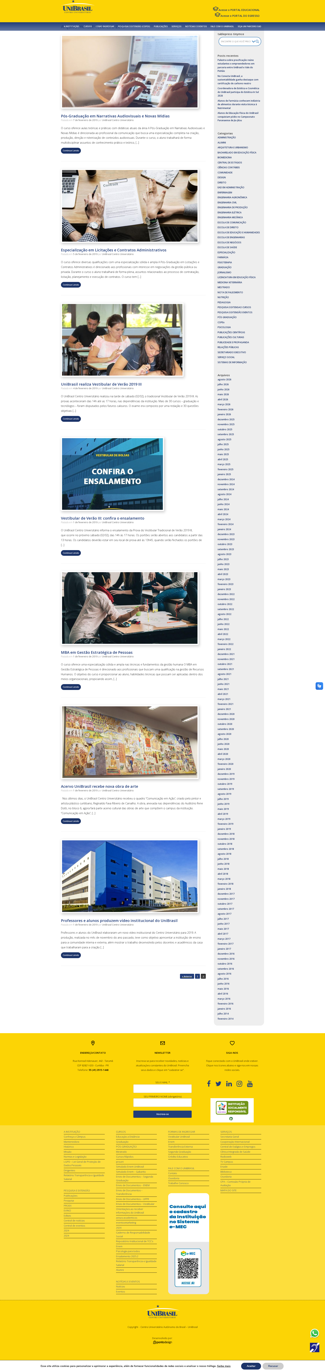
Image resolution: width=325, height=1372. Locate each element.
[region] (232, 1110)
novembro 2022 (226, 599)
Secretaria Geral (229, 1136)
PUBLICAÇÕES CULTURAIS (231, 337)
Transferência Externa (180, 1146)
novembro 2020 (226, 719)
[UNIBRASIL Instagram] (242, 1083)
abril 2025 (223, 459)
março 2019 (224, 819)
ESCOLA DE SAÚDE (227, 247)
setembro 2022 (226, 609)
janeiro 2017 (224, 948)
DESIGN (222, 177)
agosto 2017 (224, 913)
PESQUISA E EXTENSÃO (77, 1190)
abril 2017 (223, 933)
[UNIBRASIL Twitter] (220, 1083)
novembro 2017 (226, 898)
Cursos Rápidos (124, 1156)
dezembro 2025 (226, 419)
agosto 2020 (224, 734)
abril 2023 (223, 574)
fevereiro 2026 (225, 409)
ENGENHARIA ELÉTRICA (229, 212)
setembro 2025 (226, 434)
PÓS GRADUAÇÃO (227, 317)
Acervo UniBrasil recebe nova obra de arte (99, 786)
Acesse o (239, 10)
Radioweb (226, 1156)
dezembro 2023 (226, 534)
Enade (224, 1166)
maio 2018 (223, 869)
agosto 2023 (224, 554)
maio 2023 (223, 569)
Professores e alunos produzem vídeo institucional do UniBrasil (119, 920)
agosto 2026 (224, 379)
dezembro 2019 (226, 774)
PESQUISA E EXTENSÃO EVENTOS (235, 312)
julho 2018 (223, 859)
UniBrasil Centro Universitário (118, 120)
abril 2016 (223, 993)
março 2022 (224, 639)
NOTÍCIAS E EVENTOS (196, 26)
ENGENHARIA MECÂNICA (230, 217)
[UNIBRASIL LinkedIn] (231, 1083)
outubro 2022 (225, 604)
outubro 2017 (225, 903)
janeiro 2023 (224, 589)
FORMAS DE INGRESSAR (181, 1131)
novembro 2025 (226, 424)
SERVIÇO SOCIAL (226, 357)
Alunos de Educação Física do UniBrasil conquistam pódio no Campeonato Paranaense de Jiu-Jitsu (238, 116)
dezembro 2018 (226, 833)
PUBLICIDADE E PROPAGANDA (233, 342)
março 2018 (224, 878)
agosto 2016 (224, 973)
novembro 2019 (226, 779)
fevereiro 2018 (225, 883)
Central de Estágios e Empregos (237, 1146)
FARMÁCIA (223, 257)
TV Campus (226, 1161)
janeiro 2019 (224, 829)
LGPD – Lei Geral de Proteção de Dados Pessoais (82, 1163)
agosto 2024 (224, 494)
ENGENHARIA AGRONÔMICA (232, 197)
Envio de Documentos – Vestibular (135, 1204)
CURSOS (88, 26)
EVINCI (67, 1210)
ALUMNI (222, 142)
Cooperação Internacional (235, 1141)
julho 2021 (223, 679)
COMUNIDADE (225, 172)
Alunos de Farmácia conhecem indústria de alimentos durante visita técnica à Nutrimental (239, 104)
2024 (66, 1230)
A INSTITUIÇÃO (72, 1131)
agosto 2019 (224, 793)
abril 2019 (223, 813)
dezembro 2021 (226, 654)
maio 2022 (223, 629)
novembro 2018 (226, 839)
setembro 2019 (226, 789)
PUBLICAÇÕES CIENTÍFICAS (231, 332)
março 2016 (224, 998)
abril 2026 (223, 399)
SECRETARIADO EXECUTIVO (232, 352)
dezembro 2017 (226, 893)
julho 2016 (223, 978)
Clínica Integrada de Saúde (235, 1151)
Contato (172, 1173)
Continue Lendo (71, 150)
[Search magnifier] (257, 41)
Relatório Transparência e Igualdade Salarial (84, 1177)
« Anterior (187, 976)
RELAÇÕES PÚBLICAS (228, 347)
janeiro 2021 (224, 709)
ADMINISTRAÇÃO (227, 137)
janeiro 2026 (224, 414)
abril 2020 (223, 754)
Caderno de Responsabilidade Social (133, 1234)
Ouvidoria (173, 1178)
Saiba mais (224, 1366)
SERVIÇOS (176, 26)
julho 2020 (223, 739)
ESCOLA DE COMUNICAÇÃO (232, 222)
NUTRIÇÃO (223, 297)
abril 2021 (223, 694)
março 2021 (224, 699)
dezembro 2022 (226, 594)
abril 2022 (223, 634)
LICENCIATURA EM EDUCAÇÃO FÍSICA (237, 277)
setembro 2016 (226, 968)
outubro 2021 (225, 664)
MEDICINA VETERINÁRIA (230, 282)
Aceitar (251, 1366)
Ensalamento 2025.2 (127, 1256)
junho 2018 (223, 863)
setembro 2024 (226, 489)
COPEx (221, 322)
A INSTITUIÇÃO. (72, 26)
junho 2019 (223, 803)
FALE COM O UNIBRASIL (222, 26)
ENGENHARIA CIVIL (227, 202)
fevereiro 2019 (225, 823)
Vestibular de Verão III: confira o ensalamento (102, 518)
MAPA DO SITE (228, 1190)
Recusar (273, 1366)
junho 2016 (223, 983)
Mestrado (121, 1151)
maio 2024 (223, 509)
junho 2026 (223, 389)
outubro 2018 (225, 843)
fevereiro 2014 (225, 1018)
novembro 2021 (226, 659)
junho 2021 (223, 684)
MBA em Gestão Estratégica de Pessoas (97, 652)
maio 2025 (223, 454)
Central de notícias (74, 1220)
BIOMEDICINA (225, 157)
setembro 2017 (226, 908)
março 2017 (224, 938)
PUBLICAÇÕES (161, 26)
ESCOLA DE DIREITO (228, 227)
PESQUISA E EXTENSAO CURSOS (234, 307)
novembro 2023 (226, 539)
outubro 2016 (225, 963)
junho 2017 (223, 923)
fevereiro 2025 (225, 469)
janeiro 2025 (224, 474)
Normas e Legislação (75, 1156)
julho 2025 (223, 444)
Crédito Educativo (178, 1156)
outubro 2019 (225, 784)
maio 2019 (223, 809)
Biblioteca (226, 1171)
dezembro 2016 (226, 953)
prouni (120, 1161)
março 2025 (224, 464)
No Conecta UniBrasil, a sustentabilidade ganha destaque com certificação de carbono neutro (238, 79)
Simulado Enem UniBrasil (130, 1166)
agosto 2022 (224, 614)
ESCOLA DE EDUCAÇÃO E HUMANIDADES (239, 232)
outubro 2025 (225, 429)
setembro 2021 (226, 669)
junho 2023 (223, 564)
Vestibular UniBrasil (179, 1136)
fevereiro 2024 (225, 524)
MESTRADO (224, 287)
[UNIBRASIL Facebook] (211, 1083)
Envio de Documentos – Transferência (129, 1192)
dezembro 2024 (226, 479)
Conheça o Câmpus (74, 1136)
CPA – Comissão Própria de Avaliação (235, 1183)
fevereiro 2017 (225, 943)
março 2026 (224, 404)
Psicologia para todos (128, 1251)
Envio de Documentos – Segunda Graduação (134, 1178)
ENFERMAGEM (225, 192)
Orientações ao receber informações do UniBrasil (130, 1210)
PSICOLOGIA (224, 327)
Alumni (120, 1270)
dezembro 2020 (226, 714)
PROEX (67, 1205)
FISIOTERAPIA (225, 262)
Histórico (69, 1146)
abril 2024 (223, 514)
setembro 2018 (226, 849)
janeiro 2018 (224, 888)
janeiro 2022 (224, 649)
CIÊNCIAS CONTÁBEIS (229, 167)
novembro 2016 (226, 958)
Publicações (70, 1195)
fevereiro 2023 (225, 584)
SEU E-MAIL (162, 1082)
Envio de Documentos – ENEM (133, 1185)
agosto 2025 (224, 439)
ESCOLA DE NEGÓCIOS (229, 242)
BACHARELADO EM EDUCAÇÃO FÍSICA (237, 152)
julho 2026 (223, 384)
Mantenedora (71, 1141)
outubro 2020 (225, 724)
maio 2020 (223, 749)
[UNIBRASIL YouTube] (252, 1083)
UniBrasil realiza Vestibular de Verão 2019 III (101, 384)
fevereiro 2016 (225, 1003)
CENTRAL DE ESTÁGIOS (230, 162)
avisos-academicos (126, 1217)
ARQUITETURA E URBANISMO (233, 147)
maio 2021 (223, 689)
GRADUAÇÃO (225, 267)
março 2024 (224, 519)
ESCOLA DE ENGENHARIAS (231, 237)
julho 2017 (223, 918)
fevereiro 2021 (225, 704)
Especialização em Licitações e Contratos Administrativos (113, 250)
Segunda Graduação (179, 1151)
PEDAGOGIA (224, 302)
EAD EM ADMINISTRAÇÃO (231, 187)
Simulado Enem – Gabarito (131, 1171)
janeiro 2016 (224, 1008)
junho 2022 (223, 624)
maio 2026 (223, 394)
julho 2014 (223, 1013)
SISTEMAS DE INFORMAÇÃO (232, 362)
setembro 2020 (226, 729)
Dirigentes (69, 1170)
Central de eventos (74, 1225)
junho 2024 (223, 504)
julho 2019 (223, 799)
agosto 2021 (224, 674)
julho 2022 (223, 619)
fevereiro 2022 (225, 644)
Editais (67, 1215)
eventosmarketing (126, 1222)
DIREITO (222, 182)
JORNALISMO (224, 272)
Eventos (120, 1291)
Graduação (122, 1141)
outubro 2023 (225, 544)
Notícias (120, 1286)
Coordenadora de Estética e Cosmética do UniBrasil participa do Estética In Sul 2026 (238, 92)
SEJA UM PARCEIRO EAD (249, 26)
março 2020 (224, 759)
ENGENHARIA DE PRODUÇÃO (233, 207)
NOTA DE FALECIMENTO (230, 292)
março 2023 (224, 579)
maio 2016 (223, 988)
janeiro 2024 (224, 529)
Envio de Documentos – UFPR (132, 1199)
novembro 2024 (226, 484)
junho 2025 (223, 449)
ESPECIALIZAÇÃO (226, 252)
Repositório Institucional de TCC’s (134, 1241)
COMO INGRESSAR (105, 26)
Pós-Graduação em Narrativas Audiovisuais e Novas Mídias (115, 116)
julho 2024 (223, 499)
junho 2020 (223, 744)
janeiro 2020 (224, 769)
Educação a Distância (128, 1136)
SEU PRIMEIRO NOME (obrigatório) (162, 1096)
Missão (67, 1151)
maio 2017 (223, 928)
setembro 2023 (226, 549)
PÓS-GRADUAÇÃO (126, 1146)
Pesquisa (69, 1200)
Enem (119, 1246)
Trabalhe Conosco (178, 1183)
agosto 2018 (224, 853)
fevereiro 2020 (225, 764)
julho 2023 (223, 559)
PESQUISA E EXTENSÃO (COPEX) (134, 26)
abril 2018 (223, 873)
